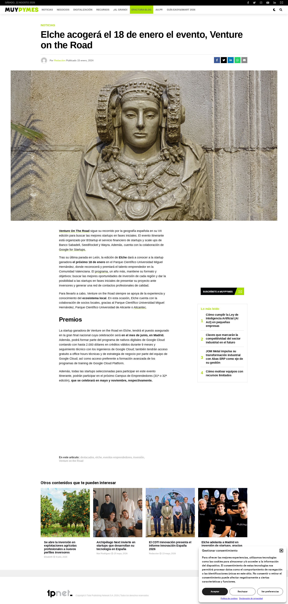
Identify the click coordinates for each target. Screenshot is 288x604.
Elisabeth (48, 557)
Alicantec (140, 307)
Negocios (63, 9)
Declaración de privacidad (251, 598)
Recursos (102, 9)
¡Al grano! (120, 9)
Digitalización (82, 9)
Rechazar (243, 591)
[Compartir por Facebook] (217, 60)
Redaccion (59, 60)
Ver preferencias (270, 591)
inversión (138, 457)
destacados (87, 457)
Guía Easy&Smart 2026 (181, 9)
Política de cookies (229, 598)
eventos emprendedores (117, 457)
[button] (281, 550)
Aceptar (215, 591)
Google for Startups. (72, 249)
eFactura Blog (142, 9)
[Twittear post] (224, 60)
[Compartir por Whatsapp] (237, 60)
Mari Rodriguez (103, 553)
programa (101, 271)
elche (98, 457)
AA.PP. (159, 9)
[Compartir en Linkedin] (231, 60)
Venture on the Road (71, 461)
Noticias (47, 9)
